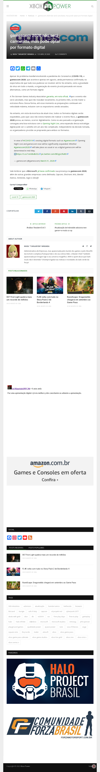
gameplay (86, 616)
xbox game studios (39, 637)
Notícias (14, 28)
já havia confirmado (46, 171)
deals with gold (14, 616)
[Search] (92, 6)
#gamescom (69, 140)
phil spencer (85, 622)
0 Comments (62, 54)
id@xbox (32, 622)
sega (84, 627)
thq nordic (26, 632)
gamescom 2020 (28, 197)
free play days (59, 616)
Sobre (91, 766)
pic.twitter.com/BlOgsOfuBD (54, 154)
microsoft (44, 622)
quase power (50, 627)
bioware (78, 606)
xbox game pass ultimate (18, 637)
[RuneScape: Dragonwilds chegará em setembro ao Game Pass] (80, 285)
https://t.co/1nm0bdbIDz (27, 154)
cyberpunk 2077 (72, 611)
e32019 (40, 616)
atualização (39, 606)
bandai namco (54, 606)
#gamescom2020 (22, 147)
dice (26, 616)
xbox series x (13, 642)
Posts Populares (36, 548)
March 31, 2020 (47, 160)
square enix (13, 632)
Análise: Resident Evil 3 (36, 228)
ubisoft (45, 632)
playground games (15, 627)
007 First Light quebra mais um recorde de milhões (19, 298)
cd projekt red (56, 611)
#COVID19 (28, 140)
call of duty (32, 611)
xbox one (70, 637)
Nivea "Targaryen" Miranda (23, 54)
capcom (44, 611)
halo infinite (20, 622)
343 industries (14, 606)
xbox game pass (66, 632)
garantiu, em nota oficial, (57, 96)
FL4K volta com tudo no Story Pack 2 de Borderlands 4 (47, 300)
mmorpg (73, 622)
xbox (54, 632)
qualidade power (34, 627)
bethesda (67, 606)
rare (61, 627)
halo (10, 622)
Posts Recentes (16, 548)
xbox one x (82, 637)
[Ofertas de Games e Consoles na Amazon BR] (50, 485)
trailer (36, 632)
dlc (33, 616)
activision (27, 606)
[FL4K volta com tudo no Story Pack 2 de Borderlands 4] (50, 285)
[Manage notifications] (94, 766)
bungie (21, 611)
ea (49, 616)
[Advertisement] (50, 505)
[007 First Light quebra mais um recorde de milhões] (20, 285)
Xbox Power (25, 766)
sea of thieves (72, 627)
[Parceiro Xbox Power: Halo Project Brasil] (50, 703)
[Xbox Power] (50, 5)
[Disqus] (50, 347)
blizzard (11, 611)
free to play (73, 616)
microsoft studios (58, 622)
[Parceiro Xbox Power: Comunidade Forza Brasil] (50, 749)
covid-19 (15, 197)
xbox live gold (56, 637)
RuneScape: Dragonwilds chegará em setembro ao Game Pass (78, 300)
